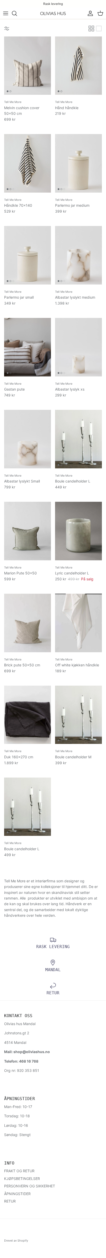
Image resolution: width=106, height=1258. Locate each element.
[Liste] (99, 28)
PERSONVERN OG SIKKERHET (29, 1186)
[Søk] (17, 13)
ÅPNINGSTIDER (17, 1193)
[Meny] (5, 13)
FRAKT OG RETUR (19, 1171)
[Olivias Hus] (53, 13)
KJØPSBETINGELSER (22, 1178)
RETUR (10, 1201)
